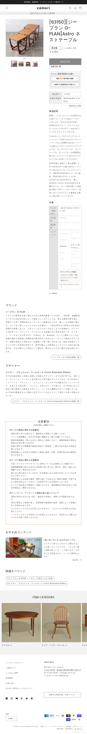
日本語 (10, 718)
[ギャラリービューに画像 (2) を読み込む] (21, 64)
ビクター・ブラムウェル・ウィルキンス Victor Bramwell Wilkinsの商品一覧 (46, 401)
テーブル (5, 645)
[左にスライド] (8, 63)
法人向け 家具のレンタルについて (19, 688)
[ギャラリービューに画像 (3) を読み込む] (28, 64)
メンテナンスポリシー (14, 663)
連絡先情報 (60, 729)
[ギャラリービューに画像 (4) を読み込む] (35, 64)
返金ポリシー (44, 726)
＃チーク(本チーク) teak (41, 578)
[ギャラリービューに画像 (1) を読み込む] (14, 64)
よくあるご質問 (12, 673)
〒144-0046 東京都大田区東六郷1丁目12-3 (62, 670)
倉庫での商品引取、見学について (62, 695)
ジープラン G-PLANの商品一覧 (66, 357)
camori (21, 726)
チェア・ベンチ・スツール (53, 645)
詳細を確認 (65, 78)
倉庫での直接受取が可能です (65, 84)
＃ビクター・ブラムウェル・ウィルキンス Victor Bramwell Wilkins (36, 583)
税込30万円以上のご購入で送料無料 (42, 13)
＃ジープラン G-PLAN (16, 578)
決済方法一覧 (56, 66)
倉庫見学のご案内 (75, 106)
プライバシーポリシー (57, 726)
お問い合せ (10, 683)
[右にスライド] (41, 63)
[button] (6, 7)
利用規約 (68, 726)
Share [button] (54, 293)
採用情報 (9, 678)
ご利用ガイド (11, 668)
